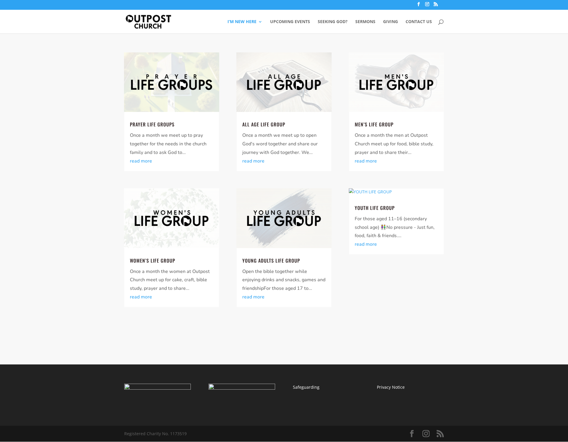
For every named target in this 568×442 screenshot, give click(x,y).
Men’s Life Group (374, 124)
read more (141, 161)
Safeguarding (306, 387)
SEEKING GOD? (333, 22)
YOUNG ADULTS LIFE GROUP (271, 260)
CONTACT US (419, 22)
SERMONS (365, 22)
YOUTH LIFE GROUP (375, 207)
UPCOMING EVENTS (290, 22)
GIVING (390, 22)
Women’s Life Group (152, 260)
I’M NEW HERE (241, 22)
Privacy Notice (391, 387)
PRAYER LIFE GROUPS (152, 124)
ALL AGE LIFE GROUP (263, 124)
